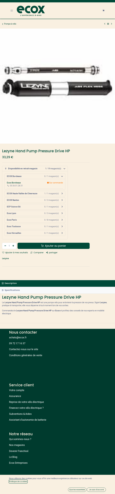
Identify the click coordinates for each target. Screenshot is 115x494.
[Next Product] (111, 24)
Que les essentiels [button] (77, 489)
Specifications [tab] (12, 290)
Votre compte (16, 390)
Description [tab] (10, 283)
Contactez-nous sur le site (23, 349)
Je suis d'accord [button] (96, 489)
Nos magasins (17, 445)
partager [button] (53, 252)
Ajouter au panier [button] (55, 245)
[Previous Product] (104, 24)
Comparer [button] (38, 252)
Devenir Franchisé (18, 451)
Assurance (15, 396)
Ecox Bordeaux (14, 183)
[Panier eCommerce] (103, 10)
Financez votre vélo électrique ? (26, 408)
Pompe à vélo (10, 24)
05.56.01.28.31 (16, 186)
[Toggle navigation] (11, 10)
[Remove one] (5, 245)
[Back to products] (108, 23)
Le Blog (13, 457)
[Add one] (13, 245)
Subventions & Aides (20, 414)
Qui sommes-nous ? (20, 439)
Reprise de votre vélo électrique (26, 402)
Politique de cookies (18, 481)
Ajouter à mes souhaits (16, 252)
